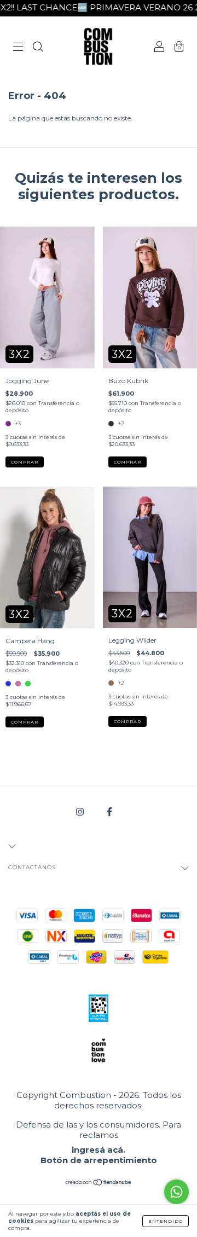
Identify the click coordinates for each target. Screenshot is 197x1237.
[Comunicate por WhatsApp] (176, 1192)
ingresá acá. (98, 1149)
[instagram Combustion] (80, 811)
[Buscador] (37, 48)
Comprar (24, 462)
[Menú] (18, 48)
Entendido (165, 1221)
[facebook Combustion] (109, 811)
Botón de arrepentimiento (98, 1160)
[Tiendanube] (99, 1184)
